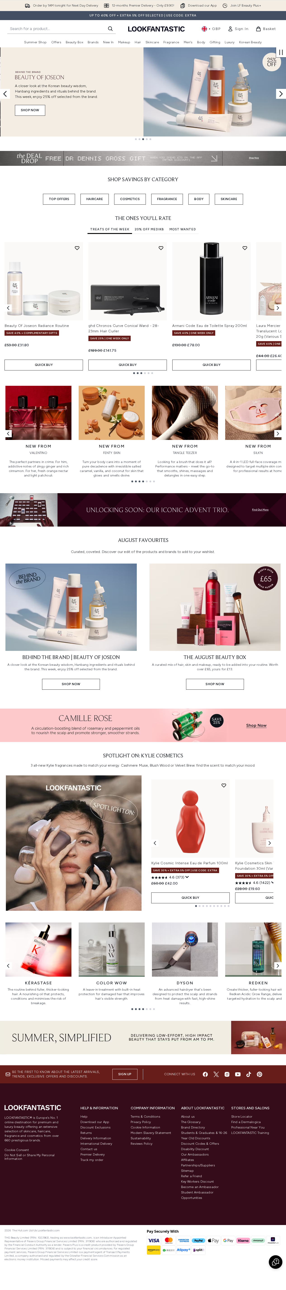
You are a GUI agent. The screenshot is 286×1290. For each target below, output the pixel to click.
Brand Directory (193, 1127)
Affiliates (187, 1160)
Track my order (91, 1160)
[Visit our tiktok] (248, 1074)
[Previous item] (8, 308)
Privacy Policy (141, 1122)
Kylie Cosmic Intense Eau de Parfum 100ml (189, 863)
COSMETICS (130, 199)
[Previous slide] (5, 94)
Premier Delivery (92, 1154)
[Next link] (277, 433)
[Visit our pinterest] (259, 1074)
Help (83, 1117)
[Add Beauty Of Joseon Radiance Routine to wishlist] (77, 248)
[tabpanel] (143, 308)
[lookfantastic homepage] (156, 29)
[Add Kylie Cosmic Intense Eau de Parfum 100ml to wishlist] (223, 785)
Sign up (124, 1074)
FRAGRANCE (167, 199)
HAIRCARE (94, 199)
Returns (86, 1133)
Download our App (94, 1122)
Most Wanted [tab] (182, 229)
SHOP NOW (29, 110)
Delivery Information (95, 1138)
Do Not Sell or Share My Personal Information (29, 1157)
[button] (275, 1262)
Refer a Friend (191, 1176)
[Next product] (269, 843)
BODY (198, 199)
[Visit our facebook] (205, 1074)
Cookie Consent (17, 1150)
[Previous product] (154, 843)
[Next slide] (281, 94)
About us (188, 1117)
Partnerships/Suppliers (198, 1165)
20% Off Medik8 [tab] (149, 229)
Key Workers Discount (197, 1182)
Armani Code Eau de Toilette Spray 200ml (209, 326)
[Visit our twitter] (216, 1074)
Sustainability (141, 1138)
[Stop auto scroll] (281, 52)
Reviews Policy (141, 1144)
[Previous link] (8, 433)
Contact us (88, 1149)
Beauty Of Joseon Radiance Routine (37, 326)
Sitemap (187, 1171)
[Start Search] (110, 29)
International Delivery (96, 1144)
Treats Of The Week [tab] (109, 229)
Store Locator (242, 1117)
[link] (238, 28)
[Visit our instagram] (227, 1074)
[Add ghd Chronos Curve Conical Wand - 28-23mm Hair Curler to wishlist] (161, 248)
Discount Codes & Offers (200, 1144)
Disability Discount (195, 1149)
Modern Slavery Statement (151, 1133)
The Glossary (191, 1122)
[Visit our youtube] (237, 1074)
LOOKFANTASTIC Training (250, 1133)
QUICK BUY (44, 365)
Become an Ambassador (200, 1187)
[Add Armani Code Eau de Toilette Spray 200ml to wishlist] (244, 248)
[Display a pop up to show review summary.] (187, 877)
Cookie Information (145, 1127)
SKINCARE (229, 199)
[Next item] (277, 308)
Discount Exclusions (95, 1127)
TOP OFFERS (59, 199)
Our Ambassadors (195, 1154)
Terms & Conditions (145, 1117)
